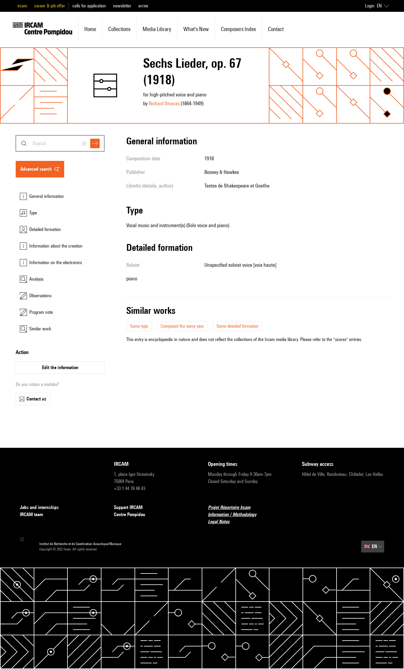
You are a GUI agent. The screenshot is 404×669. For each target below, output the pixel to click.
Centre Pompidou (129, 514)
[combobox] (60, 143)
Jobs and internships (39, 507)
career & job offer (49, 6)
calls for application (89, 6)
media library (157, 29)
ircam (22, 6)
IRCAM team (31, 514)
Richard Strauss (164, 103)
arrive (143, 6)
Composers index (238, 29)
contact (276, 29)
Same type (139, 326)
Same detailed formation (237, 326)
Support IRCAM (128, 507)
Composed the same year (182, 326)
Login (369, 6)
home (90, 29)
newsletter (122, 6)
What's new (196, 29)
